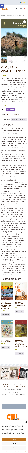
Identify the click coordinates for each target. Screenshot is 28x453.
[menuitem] (21, 2)
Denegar (14, 443)
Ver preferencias (14, 448)
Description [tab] (6, 119)
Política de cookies (6, 451)
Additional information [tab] (19, 119)
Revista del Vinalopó (10, 15)
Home (2, 15)
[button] (2, 6)
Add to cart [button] (5, 314)
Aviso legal (23, 451)
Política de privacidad (16, 451)
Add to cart (10, 109)
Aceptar (14, 439)
